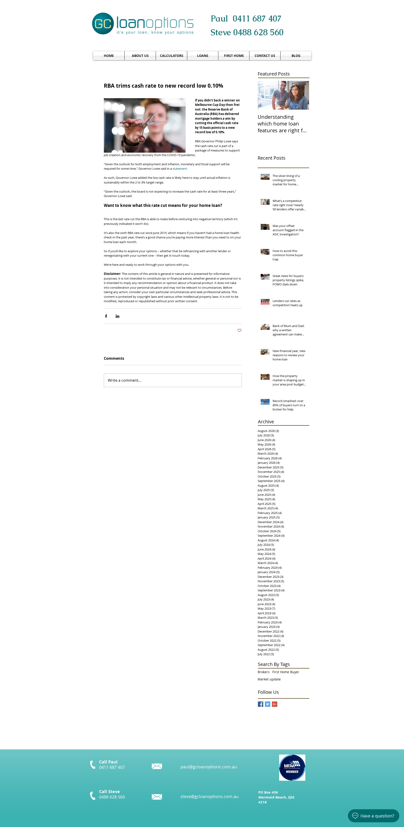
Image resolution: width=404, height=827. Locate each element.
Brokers (264, 672)
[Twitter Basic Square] (267, 704)
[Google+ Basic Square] (274, 704)
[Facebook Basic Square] (260, 704)
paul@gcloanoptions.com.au (208, 766)
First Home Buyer (285, 672)
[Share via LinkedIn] (117, 316)
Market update (269, 679)
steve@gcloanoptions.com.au (209, 796)
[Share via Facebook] (106, 316)
